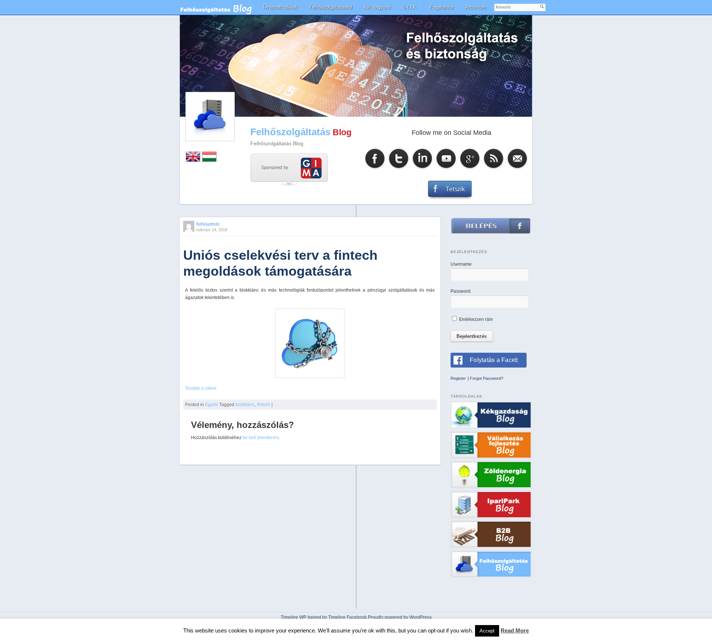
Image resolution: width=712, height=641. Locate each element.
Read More (515, 630)
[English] (193, 160)
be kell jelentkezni (261, 437)
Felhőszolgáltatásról (330, 7)
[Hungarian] (209, 160)
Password (461, 291)
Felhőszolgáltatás (290, 131)
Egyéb (211, 404)
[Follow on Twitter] (399, 168)
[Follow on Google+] (470, 168)
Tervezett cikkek (280, 7)
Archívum (475, 7)
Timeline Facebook (347, 617)
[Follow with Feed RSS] (493, 168)
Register (458, 378)
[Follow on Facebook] (375, 168)
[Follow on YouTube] (446, 168)
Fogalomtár (442, 7)
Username (461, 264)
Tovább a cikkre (201, 388)
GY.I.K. (410, 7)
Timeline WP (293, 617)
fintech (263, 404)
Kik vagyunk (377, 7)
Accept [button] (487, 631)
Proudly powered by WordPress (400, 617)
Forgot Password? (486, 378)
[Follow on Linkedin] (422, 168)
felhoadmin (208, 224)
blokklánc (245, 404)
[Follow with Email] (517, 168)
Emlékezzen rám (475, 319)
